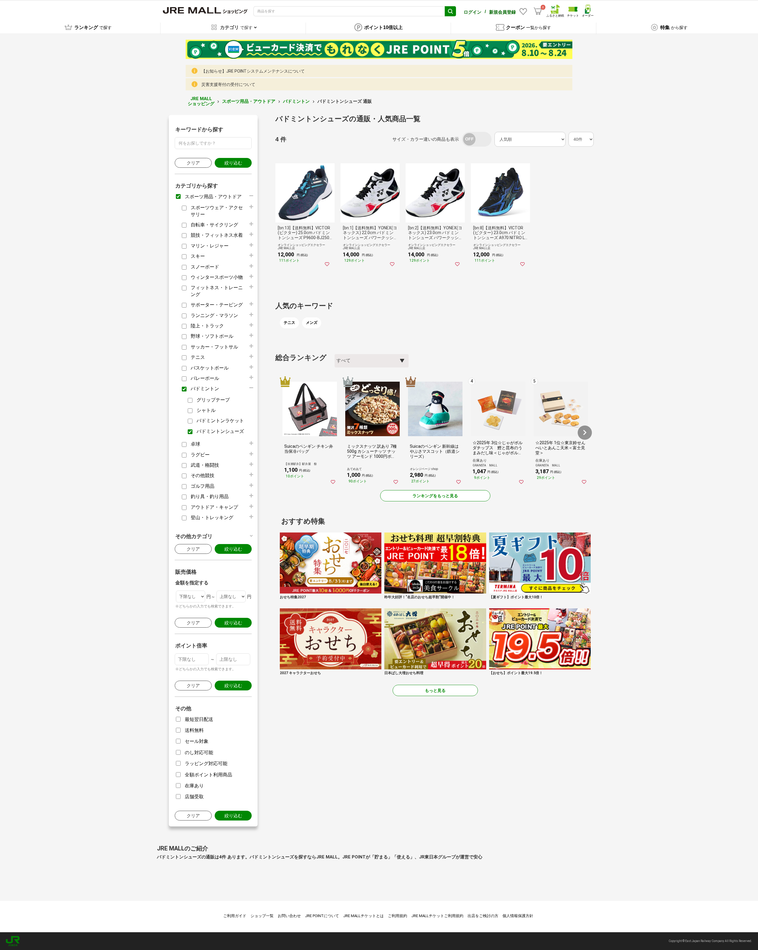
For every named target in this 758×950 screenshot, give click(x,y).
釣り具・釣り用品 (210, 496)
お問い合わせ (289, 916)
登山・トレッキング (212, 517)
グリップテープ (213, 399)
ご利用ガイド (234, 916)
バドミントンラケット (220, 420)
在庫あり (194, 785)
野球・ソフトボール (212, 336)
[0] (538, 11)
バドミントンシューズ (220, 431)
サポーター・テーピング (217, 304)
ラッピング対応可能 (206, 763)
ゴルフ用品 (202, 486)
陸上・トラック (207, 325)
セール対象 (196, 741)
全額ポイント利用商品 (208, 774)
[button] (584, 432)
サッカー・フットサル (214, 346)
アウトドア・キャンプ (214, 507)
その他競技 (202, 475)
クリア (193, 162)
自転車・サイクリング (214, 224)
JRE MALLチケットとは (363, 916)
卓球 (195, 444)
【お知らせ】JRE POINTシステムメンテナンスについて (253, 71)
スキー (198, 256)
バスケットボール (210, 367)
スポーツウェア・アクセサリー (217, 211)
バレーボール (205, 378)
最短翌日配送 (199, 719)
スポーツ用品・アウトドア (248, 101)
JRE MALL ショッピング (201, 101)
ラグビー (200, 454)
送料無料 (194, 730)
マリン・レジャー (210, 245)
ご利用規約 (397, 916)
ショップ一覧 (262, 916)
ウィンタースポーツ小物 (217, 277)
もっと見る (435, 690)
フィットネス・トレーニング (217, 291)
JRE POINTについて (322, 916)
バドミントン (296, 101)
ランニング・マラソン (214, 315)
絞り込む (233, 162)
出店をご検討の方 (483, 916)
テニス (198, 357)
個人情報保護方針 (517, 916)
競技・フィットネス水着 (217, 235)
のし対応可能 (199, 752)
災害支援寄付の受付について (228, 84)
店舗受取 (194, 796)
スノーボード (205, 266)
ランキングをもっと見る (435, 495)
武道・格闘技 (205, 465)
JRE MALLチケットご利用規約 (437, 916)
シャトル (206, 410)
